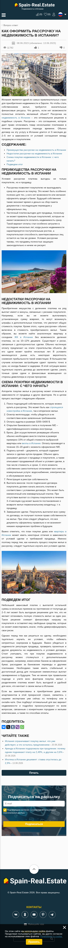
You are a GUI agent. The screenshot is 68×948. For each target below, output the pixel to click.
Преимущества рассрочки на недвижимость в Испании (36, 150)
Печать (34, 772)
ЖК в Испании (24, 337)
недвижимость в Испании (16, 117)
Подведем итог (15, 164)
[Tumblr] (13, 727)
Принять (34, 941)
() (40, 14)
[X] (8, 727)
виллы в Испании (31, 443)
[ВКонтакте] (4, 727)
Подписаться (34, 824)
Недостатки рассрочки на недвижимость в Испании (34, 153)
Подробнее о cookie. (51, 936)
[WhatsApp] (22, 727)
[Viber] (17, 727)
